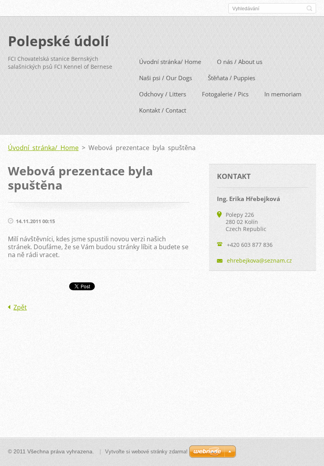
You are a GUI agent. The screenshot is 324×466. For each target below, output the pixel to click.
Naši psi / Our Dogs (165, 78)
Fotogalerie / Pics (225, 94)
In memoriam (282, 94)
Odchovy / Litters (162, 94)
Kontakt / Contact (162, 110)
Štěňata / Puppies (231, 78)
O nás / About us (239, 62)
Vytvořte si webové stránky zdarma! (146, 452)
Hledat (309, 8)
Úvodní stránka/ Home (170, 62)
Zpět (20, 307)
